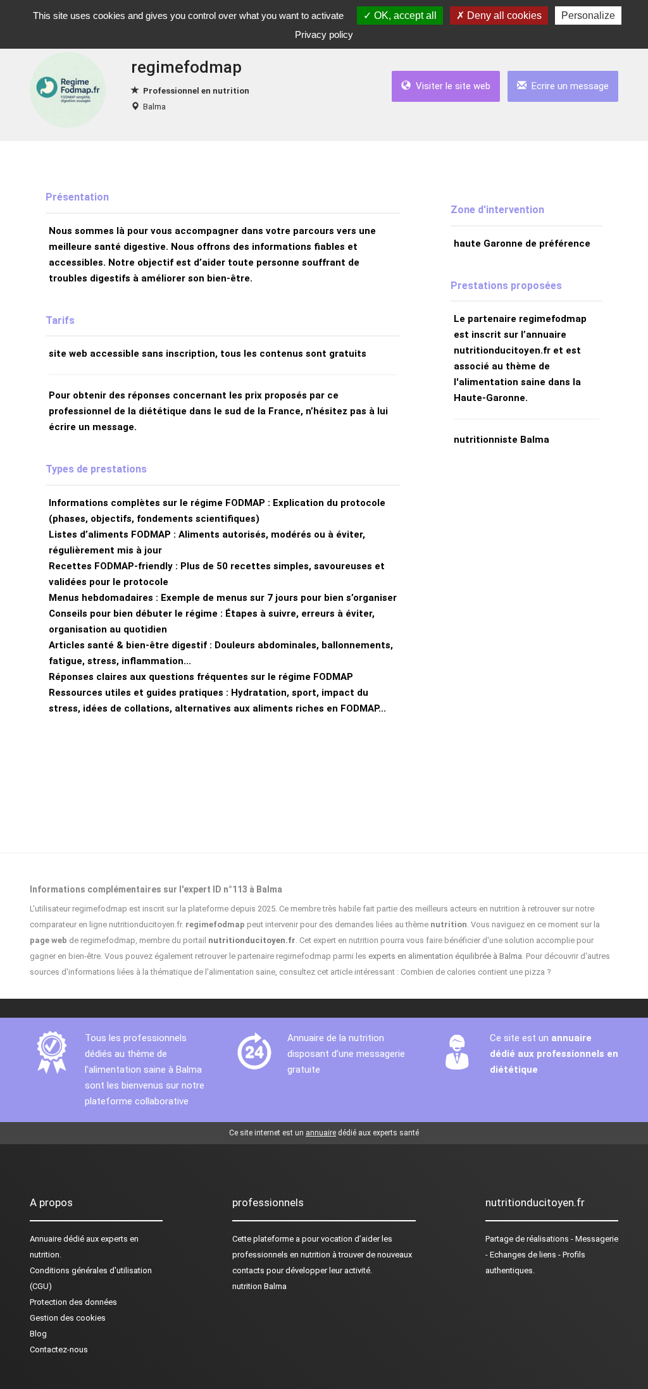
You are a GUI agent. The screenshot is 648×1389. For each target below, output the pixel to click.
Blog (38, 1333)
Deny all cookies (503, 15)
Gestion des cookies (68, 1318)
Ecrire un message (567, 86)
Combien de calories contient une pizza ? (476, 972)
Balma (154, 106)
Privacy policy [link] (324, 34)
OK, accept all (404, 15)
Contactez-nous (59, 1349)
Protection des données (73, 1302)
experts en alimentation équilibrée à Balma (445, 956)
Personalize (588, 15)
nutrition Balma (259, 1286)
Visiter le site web (450, 86)
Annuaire (45, 1239)
